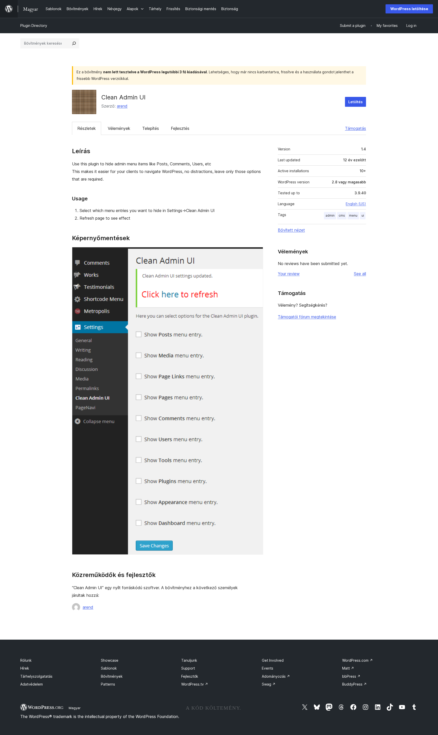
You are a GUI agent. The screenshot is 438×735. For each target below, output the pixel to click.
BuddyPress (354, 684)
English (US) (356, 204)
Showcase (109, 660)
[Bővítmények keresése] (74, 43)
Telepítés (150, 128)
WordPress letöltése (409, 9)
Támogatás (355, 128)
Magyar (75, 708)
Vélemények (119, 128)
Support (188, 668)
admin (330, 215)
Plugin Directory (33, 25)
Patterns (108, 684)
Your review (289, 273)
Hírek (24, 668)
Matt (348, 668)
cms (342, 215)
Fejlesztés (180, 128)
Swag (269, 684)
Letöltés (355, 102)
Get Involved (273, 660)
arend (122, 106)
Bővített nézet (291, 230)
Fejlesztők (189, 676)
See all (360, 273)
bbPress (351, 676)
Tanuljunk (189, 660)
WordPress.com (357, 660)
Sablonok (109, 668)
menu (353, 215)
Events (267, 668)
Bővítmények (112, 676)
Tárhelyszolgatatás (36, 676)
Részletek (86, 128)
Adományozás (276, 676)
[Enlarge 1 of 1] (256, 253)
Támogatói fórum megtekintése (307, 316)
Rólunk (26, 660)
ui (362, 215)
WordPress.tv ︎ (194, 684)
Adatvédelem (31, 684)
